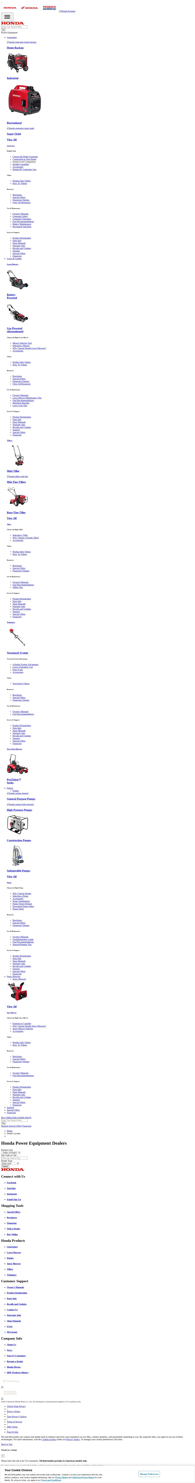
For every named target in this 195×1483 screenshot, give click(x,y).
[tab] (100, 264)
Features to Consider (22, 1023)
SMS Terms (12, 1427)
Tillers (9, 440)
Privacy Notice (13, 1411)
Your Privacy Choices (17, 1416)
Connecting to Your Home (24, 159)
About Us (11, 1344)
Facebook (11, 1182)
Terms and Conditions (51, 1480)
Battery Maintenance (22, 224)
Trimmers (11, 622)
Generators (12, 37)
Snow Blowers (13, 976)
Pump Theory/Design (22, 904)
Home (9, 1131)
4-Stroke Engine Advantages (25, 664)
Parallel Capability (21, 164)
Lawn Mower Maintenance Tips (27, 398)
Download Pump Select (23, 906)
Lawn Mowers (12, 264)
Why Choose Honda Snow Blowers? (29, 1026)
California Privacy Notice (83, 1477)
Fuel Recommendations (23, 221)
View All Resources (22, 202)
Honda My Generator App (24, 169)
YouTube (11, 1188)
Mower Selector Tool (22, 343)
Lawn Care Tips (20, 405)
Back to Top (6, 1444)
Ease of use (18, 669)
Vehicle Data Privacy (16, 1406)
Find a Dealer (13, 1228)
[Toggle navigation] (7, 17)
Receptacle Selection (22, 226)
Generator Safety (20, 216)
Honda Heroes (14, 1367)
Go (3, 30)
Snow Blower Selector (23, 1028)
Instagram (12, 1194)
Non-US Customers (16, 1356)
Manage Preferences (149, 1474)
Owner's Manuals (20, 214)
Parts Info (17, 240)
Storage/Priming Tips (22, 944)
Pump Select (18, 909)
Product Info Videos (22, 181)
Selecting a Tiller (20, 535)
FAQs (9, 1326)
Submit (5, 1166)
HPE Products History (18, 1372)
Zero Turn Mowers (14, 749)
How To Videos (20, 183)
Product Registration (22, 238)
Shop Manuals (19, 243)
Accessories (18, 167)
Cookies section (49, 1439)
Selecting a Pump (20, 896)
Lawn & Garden (14, 258)
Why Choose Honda (22, 893)
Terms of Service (14, 1422)
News (9, 1350)
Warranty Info (19, 246)
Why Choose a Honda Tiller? (26, 538)
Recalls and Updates (22, 248)
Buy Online (12, 1234)
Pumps (10, 788)
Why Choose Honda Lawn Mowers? (29, 348)
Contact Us (12, 1309)
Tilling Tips (18, 587)
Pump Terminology (21, 901)
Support (16, 251)
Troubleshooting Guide (23, 939)
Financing (17, 256)
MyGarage (12, 1332)
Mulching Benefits (21, 403)
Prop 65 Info (12, 1432)
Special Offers (19, 197)
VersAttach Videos (21, 683)
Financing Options (21, 200)
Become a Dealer (15, 1361)
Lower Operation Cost (23, 667)
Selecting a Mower (21, 345)
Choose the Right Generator (25, 156)
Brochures (17, 195)
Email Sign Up (14, 1199)
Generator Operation (22, 219)
